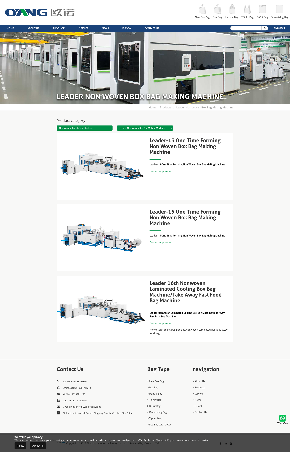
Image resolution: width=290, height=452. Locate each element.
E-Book (126, 28)
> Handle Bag (154, 393)
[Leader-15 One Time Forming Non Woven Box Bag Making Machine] (101, 206)
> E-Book (197, 406)
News (105, 28)
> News (197, 399)
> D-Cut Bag (154, 406)
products (59, 28)
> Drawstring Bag (157, 412)
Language (279, 28)
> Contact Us (200, 412)
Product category (71, 120)
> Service (198, 393)
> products (199, 387)
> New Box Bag (155, 381)
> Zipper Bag (154, 418)
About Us (33, 28)
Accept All (38, 445)
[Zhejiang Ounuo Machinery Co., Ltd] (40, 1)
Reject (20, 445)
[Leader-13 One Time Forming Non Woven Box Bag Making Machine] (101, 134)
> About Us (199, 381)
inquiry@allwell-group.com (85, 406)
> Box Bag (152, 387)
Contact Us (152, 28)
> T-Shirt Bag (154, 399)
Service (83, 28)
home (10, 28)
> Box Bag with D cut (159, 424)
